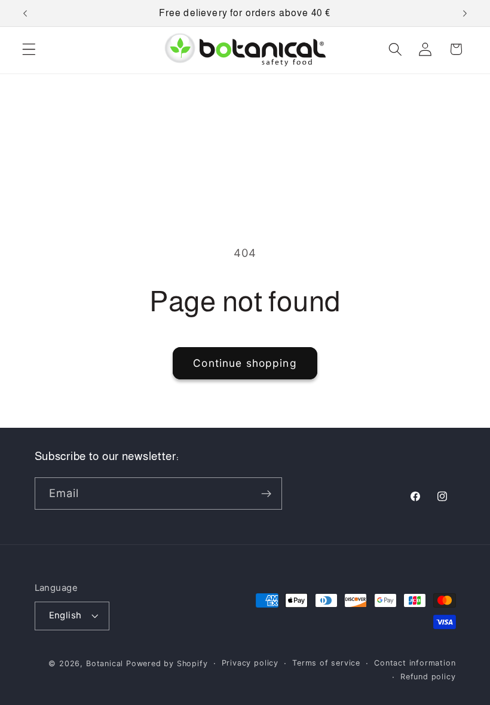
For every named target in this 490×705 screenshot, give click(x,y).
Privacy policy (250, 662)
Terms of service (326, 662)
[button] (29, 49)
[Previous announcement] (25, 13)
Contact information (414, 662)
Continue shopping (245, 363)
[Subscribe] (266, 493)
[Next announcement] (465, 13)
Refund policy (427, 676)
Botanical (106, 663)
